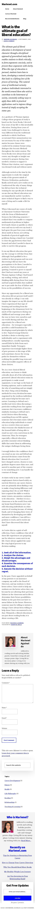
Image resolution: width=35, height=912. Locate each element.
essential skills (16, 624)
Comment (6, 683)
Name (4, 707)
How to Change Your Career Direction (17, 863)
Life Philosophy (10, 793)
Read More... (26, 841)
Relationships (9, 802)
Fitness (7, 785)
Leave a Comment (9, 41)
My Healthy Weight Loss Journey (17, 872)
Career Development (12, 780)
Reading (8, 798)
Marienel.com (9, 4)
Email (4, 718)
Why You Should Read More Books (17, 867)
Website (4, 728)
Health (7, 789)
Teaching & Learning (17, 623)
